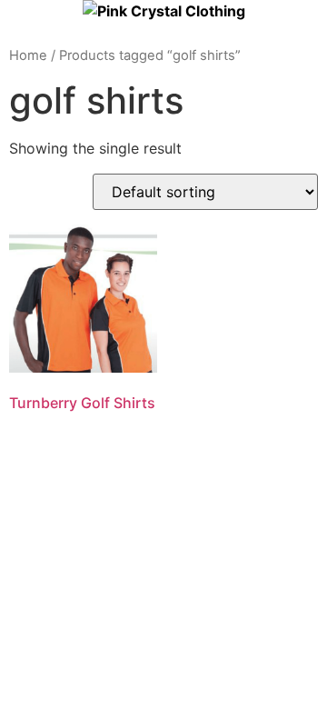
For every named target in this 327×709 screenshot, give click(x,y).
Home (28, 55)
